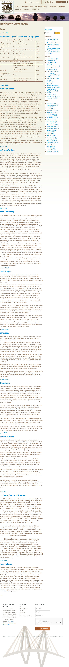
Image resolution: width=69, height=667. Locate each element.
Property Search (24, 608)
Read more (11, 621)
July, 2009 (50, 144)
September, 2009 (53, 142)
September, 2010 (53, 128)
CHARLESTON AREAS (41, 7)
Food (49, 76)
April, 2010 (51, 133)
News (49, 92)
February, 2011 (52, 121)
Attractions (51, 60)
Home (21, 607)
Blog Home (48, 30)
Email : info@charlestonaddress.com (34, 2)
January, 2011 (51, 123)
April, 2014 (51, 109)
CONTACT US (35, 9)
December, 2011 (52, 117)
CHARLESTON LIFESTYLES (57, 7)
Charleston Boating (53, 66)
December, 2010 (52, 125)
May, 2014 (50, 107)
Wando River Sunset (53, 43)
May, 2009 (51, 148)
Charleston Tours (53, 71)
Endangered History (53, 75)
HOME (17, 7)
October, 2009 (52, 141)
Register (61, 2)
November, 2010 (52, 126)
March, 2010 (51, 135)
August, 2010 (51, 130)
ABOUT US (18, 9)
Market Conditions (53, 87)
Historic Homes (52, 85)
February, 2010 (52, 137)
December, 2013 (52, 110)
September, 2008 (53, 151)
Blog (21, 614)
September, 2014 (52, 105)
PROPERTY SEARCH (27, 7)
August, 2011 (51, 119)
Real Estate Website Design (39, 636)
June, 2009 (51, 146)
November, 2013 (52, 112)
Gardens (50, 82)
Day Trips (50, 73)
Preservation (51, 94)
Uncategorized (52, 98)
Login (58, 2)
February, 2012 (52, 116)
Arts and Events (52, 59)
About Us (22, 610)
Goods (49, 84)
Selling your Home (53, 96)
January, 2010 (52, 139)
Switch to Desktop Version (26, 615)
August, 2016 (51, 103)
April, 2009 (51, 150)
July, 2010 (50, 132)
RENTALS (26, 9)
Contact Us (22, 612)
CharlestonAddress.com (22, 636)
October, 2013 (52, 114)
